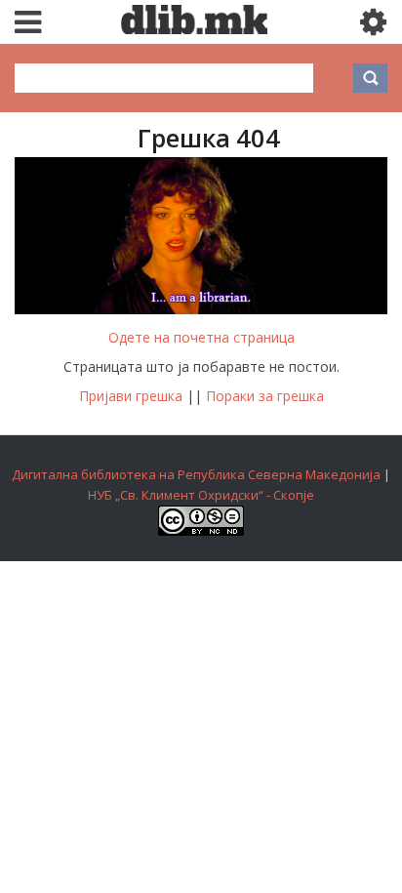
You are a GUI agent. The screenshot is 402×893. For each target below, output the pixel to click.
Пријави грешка (130, 395)
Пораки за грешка (265, 395)
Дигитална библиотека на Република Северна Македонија (196, 474)
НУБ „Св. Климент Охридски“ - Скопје (201, 495)
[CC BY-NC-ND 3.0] (201, 531)
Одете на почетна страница (201, 337)
